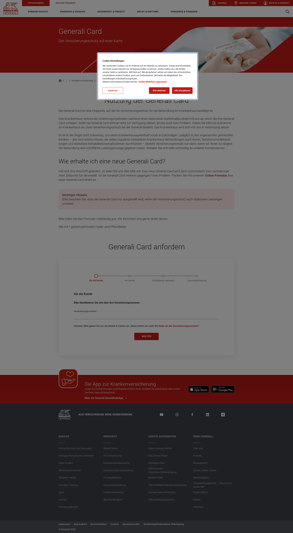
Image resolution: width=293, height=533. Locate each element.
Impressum (161, 82)
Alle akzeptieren (182, 90)
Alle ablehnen (159, 90)
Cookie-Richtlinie (146, 82)
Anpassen (113, 90)
